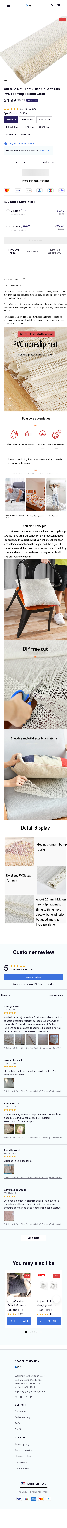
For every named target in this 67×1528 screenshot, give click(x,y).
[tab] (26, 1332)
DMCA (18, 1429)
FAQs (17, 1423)
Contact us (20, 1411)
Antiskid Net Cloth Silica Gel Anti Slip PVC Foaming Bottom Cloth (33, 1048)
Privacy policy (22, 1444)
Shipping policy (23, 1456)
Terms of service (23, 1450)
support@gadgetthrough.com (30, 1391)
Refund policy (22, 1468)
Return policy (22, 1462)
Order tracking (22, 1417)
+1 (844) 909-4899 (25, 1387)
